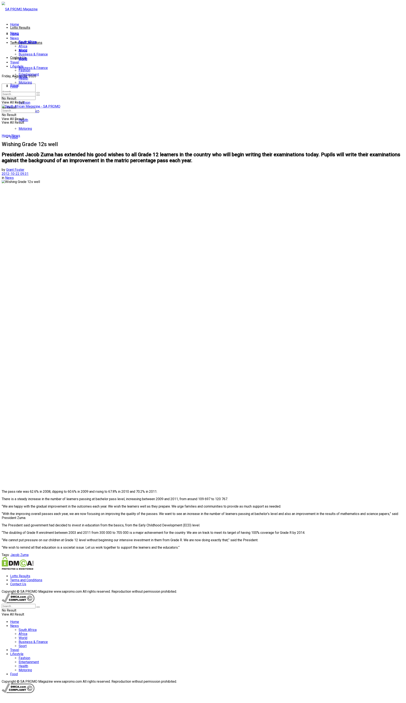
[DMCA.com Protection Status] (17, 569)
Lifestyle (16, 66)
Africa (23, 46)
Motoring (25, 129)
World (23, 50)
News (14, 38)
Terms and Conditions (26, 580)
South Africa (28, 42)
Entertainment (29, 74)
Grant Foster (15, 170)
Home (14, 24)
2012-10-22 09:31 (15, 174)
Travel (14, 62)
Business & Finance (33, 68)
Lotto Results (20, 28)
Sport (23, 58)
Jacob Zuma (19, 555)
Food (14, 86)
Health (23, 78)
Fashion (24, 103)
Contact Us (18, 58)
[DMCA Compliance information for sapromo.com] (18, 602)
